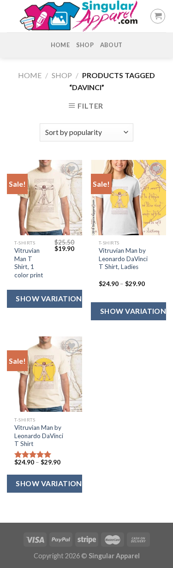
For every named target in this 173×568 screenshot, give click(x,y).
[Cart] (157, 16)
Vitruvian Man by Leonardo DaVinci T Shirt (38, 435)
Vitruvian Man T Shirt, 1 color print (28, 263)
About (111, 45)
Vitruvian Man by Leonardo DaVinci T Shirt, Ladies (123, 258)
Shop (85, 45)
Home (60, 45)
